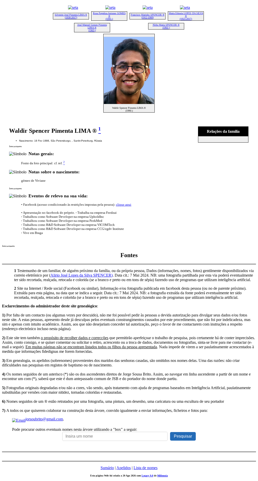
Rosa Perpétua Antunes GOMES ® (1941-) (109, 16)
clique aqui (123, 204)
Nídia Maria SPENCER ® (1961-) (166, 26)
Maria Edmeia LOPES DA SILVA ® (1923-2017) (186, 16)
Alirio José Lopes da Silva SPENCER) (81, 275)
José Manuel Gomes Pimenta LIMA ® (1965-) (92, 27)
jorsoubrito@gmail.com (44, 419)
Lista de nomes (145, 468)
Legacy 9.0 (147, 475)
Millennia (162, 475)
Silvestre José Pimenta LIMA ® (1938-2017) (71, 16)
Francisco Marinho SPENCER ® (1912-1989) (148, 16)
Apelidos (123, 468)
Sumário (107, 468)
